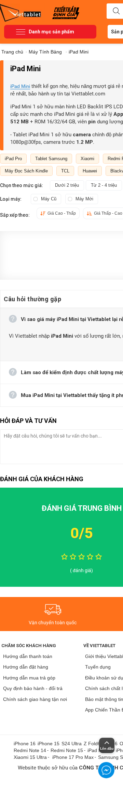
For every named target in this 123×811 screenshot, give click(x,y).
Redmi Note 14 (30, 750)
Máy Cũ (48, 198)
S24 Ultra (72, 743)
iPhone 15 (48, 743)
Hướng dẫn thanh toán (27, 656)
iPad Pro (13, 158)
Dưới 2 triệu (67, 185)
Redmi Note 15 (67, 750)
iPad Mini (20, 86)
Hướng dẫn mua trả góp (29, 677)
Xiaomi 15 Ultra (30, 757)
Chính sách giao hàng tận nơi (35, 699)
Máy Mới (84, 198)
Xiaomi (87, 158)
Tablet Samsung (51, 158)
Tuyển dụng (98, 667)
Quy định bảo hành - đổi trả (33, 688)
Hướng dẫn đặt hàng (25, 667)
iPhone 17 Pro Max (73, 757)
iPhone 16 (25, 743)
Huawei (90, 170)
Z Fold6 (92, 743)
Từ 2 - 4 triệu (104, 185)
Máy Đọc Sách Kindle (26, 170)
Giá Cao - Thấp (61, 213)
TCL (65, 170)
